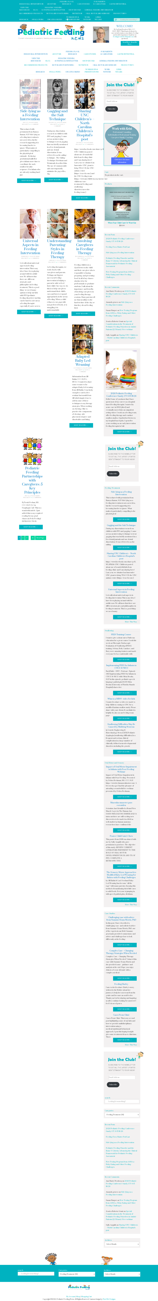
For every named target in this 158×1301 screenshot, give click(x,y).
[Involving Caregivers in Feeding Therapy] (84, 238)
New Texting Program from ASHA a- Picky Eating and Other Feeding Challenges (120, 274)
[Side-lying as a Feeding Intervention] (30, 108)
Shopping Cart (86, 1297)
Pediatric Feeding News (51, 32)
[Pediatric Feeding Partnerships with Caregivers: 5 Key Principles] (32, 465)
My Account (70, 1297)
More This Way (131, 622)
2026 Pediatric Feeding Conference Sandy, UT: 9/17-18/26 (121, 294)
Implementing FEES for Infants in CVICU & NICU (121, 666)
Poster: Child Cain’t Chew (121, 836)
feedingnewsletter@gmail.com (123, 37)
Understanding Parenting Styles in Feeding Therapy (59, 249)
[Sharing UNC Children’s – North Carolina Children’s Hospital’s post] (84, 108)
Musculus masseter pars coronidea (121, 804)
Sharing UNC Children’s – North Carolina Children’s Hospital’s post (84, 125)
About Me (51, 4)
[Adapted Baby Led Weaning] (82, 353)
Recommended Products (31, 14)
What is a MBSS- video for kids (121, 699)
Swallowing (38, 20)
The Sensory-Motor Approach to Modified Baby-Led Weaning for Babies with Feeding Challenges (121, 875)
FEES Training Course (121, 634)
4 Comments (34, 258)
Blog (35, 10)
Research (23, 20)
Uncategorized (54, 20)
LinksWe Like (98, 18)
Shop (78, 1297)
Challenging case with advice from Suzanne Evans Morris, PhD (121, 918)
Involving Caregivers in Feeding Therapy (84, 247)
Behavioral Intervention (31, 4)
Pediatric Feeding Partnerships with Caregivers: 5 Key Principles (32, 480)
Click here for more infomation (122, 161)
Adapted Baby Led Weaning (82, 360)
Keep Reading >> (29, 181)
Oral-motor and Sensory (98, 14)
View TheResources (24, 9)
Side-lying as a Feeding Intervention (30, 115)
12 (33, 538)
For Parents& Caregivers (99, 3)
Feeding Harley (121, 984)
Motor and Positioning (58, 14)
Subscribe (112, 109)
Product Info (120, 14)
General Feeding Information (99, 10)
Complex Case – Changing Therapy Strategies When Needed (121, 952)
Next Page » (40, 538)
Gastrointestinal (117, 4)
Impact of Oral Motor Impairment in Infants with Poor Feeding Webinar (121, 769)
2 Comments (61, 262)
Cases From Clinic (121, 1015)
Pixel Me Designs (109, 1299)
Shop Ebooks (75, 10)
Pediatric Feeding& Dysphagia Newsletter (53, 9)
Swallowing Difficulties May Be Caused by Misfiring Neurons (121, 725)
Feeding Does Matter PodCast (118, 247)
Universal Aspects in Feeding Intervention (30, 247)
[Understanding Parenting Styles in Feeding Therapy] (57, 238)
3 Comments (89, 144)
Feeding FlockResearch (67, 3)
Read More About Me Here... (130, 43)
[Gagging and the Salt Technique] (57, 108)
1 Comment (35, 124)
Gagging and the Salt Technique (57, 115)
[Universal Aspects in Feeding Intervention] (30, 238)
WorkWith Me (87, 18)
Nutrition (77, 14)
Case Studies (83, 4)
